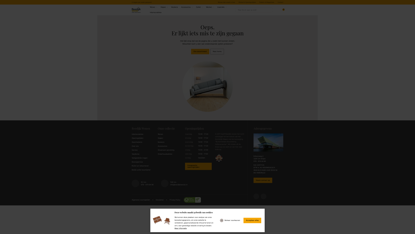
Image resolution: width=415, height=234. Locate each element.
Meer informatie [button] (181, 228)
